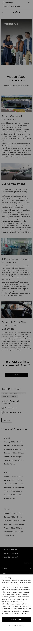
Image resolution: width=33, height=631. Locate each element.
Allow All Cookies (16, 619)
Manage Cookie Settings (17, 625)
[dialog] (16, 603)
